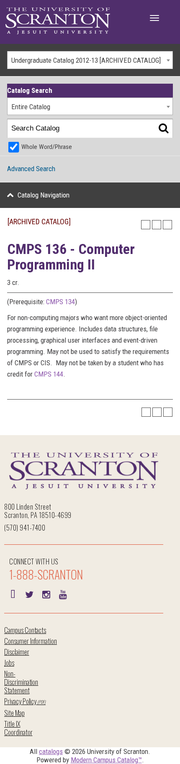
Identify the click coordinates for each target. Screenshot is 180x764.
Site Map (14, 713)
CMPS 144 (48, 374)
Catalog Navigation (43, 195)
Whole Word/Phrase (46, 147)
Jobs (9, 662)
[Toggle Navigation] (154, 18)
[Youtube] (62, 593)
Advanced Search (31, 168)
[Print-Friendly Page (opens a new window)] (156, 224)
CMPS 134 (60, 301)
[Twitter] (29, 593)
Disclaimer (16, 651)
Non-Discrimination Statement (21, 681)
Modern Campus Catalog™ (106, 760)
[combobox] (90, 60)
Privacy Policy (20, 701)
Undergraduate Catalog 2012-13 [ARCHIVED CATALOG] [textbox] (86, 60)
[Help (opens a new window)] (167, 224)
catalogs (51, 751)
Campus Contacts (25, 630)
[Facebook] (12, 593)
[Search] (163, 128)
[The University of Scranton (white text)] (57, 21)
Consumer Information (30, 641)
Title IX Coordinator (18, 727)
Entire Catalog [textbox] (30, 107)
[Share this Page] (145, 224)
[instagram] (46, 593)
